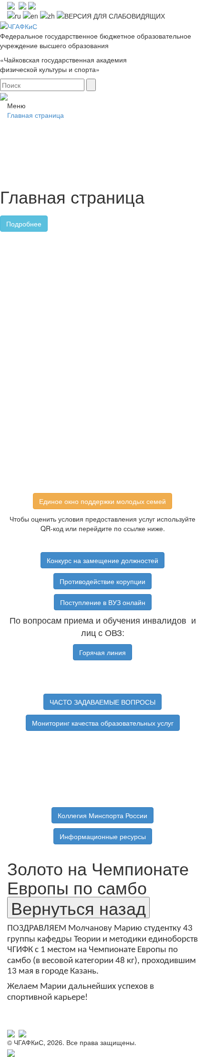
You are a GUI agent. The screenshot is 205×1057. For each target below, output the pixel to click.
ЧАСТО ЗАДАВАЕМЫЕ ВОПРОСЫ (102, 702)
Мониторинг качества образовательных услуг (103, 723)
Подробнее (23, 223)
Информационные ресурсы (103, 836)
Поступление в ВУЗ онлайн (102, 602)
